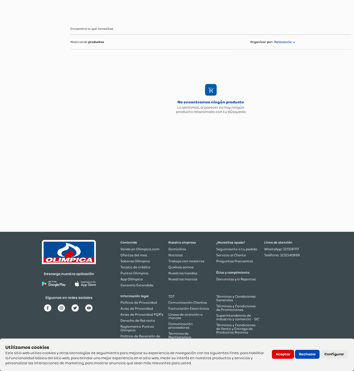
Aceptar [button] (283, 354)
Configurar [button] (334, 354)
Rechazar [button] (307, 354)
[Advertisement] (22, 93)
